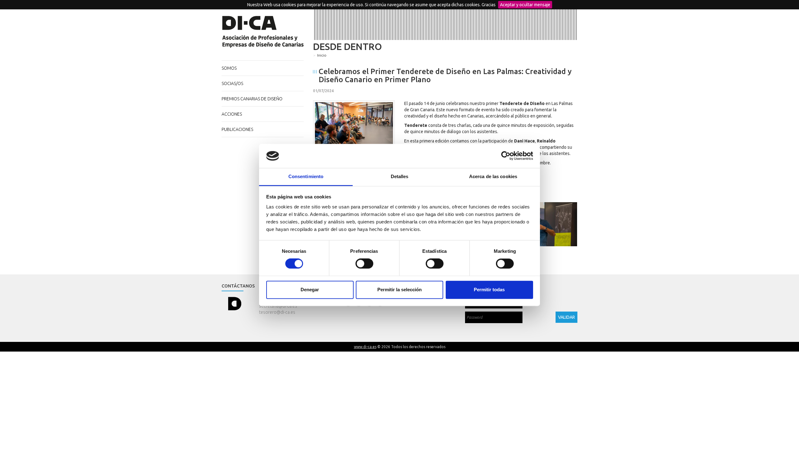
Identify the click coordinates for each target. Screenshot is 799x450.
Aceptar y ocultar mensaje (525, 4)
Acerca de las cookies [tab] (493, 176)
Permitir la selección (399, 289)
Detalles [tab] (400, 176)
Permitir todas (489, 289)
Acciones (232, 114)
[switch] (364, 264)
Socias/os (232, 83)
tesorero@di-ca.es (277, 312)
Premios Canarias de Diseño (252, 98)
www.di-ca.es (365, 347)
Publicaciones (237, 129)
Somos (229, 68)
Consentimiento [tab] (305, 176)
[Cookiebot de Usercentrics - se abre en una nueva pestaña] (505, 156)
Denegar (310, 289)
